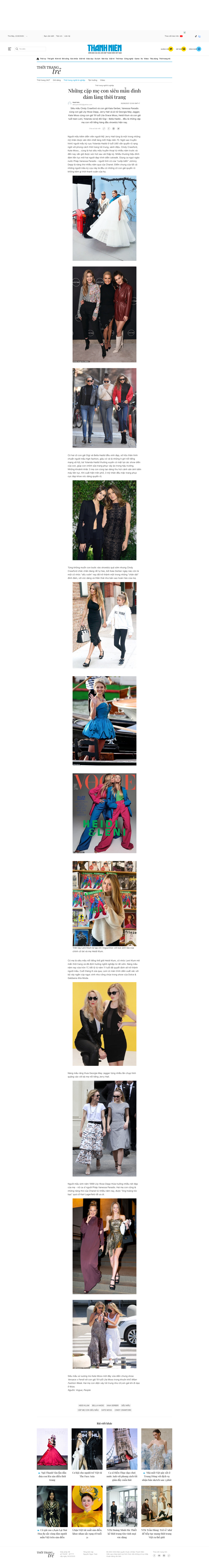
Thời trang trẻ (164, 59)
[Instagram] (164, 1555)
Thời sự (43, 59)
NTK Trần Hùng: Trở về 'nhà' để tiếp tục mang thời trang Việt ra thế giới (156, 1533)
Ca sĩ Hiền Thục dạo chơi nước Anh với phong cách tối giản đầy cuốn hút (122, 1476)
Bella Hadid (98, 1405)
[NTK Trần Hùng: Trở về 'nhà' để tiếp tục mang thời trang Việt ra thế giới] (156, 1506)
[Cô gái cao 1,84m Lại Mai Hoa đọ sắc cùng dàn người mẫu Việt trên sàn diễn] (52, 1506)
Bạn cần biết (49, 36)
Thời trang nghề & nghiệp (74, 80)
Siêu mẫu (125, 1405)
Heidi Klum (84, 1405)
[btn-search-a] (16, 48)
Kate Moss (107, 1410)
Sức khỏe (74, 59)
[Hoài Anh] (70, 103)
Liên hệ (67, 36)
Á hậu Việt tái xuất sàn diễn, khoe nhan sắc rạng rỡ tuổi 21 (87, 1533)
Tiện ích (59, 36)
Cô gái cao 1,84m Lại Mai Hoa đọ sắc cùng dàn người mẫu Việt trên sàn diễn (52, 1533)
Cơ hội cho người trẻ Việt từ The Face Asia (87, 1474)
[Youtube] (181, 36)
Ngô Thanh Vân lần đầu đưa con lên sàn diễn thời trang (52, 1476)
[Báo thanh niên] (104, 49)
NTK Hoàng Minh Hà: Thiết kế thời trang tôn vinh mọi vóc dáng (122, 1533)
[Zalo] (199, 36)
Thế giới (50, 59)
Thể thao (119, 59)
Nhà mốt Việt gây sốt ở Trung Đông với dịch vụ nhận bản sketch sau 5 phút (157, 1476)
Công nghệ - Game (131, 59)
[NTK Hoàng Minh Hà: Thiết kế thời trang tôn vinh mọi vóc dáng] (121, 1506)
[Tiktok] (195, 36)
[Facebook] (189, 36)
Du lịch (97, 59)
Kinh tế (58, 59)
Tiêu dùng (154, 59)
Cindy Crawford (123, 1410)
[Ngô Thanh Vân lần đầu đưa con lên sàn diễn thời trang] (52, 1449)
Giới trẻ (82, 59)
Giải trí (112, 59)
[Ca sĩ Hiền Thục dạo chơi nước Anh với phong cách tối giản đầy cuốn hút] (121, 1449)
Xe (142, 59)
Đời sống (65, 59)
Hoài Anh (76, 102)
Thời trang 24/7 (43, 80)
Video (146, 59)
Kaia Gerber (112, 1405)
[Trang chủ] (38, 59)
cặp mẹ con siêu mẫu (88, 1410)
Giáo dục (89, 59)
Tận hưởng (92, 80)
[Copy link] (103, 128)
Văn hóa (104, 59)
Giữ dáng (57, 80)
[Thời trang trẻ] (50, 70)
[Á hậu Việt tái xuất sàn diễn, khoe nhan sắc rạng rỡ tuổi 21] (87, 1506)
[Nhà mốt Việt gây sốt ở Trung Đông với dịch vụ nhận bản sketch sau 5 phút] (156, 1449)
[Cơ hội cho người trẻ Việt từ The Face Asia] (87, 1449)
